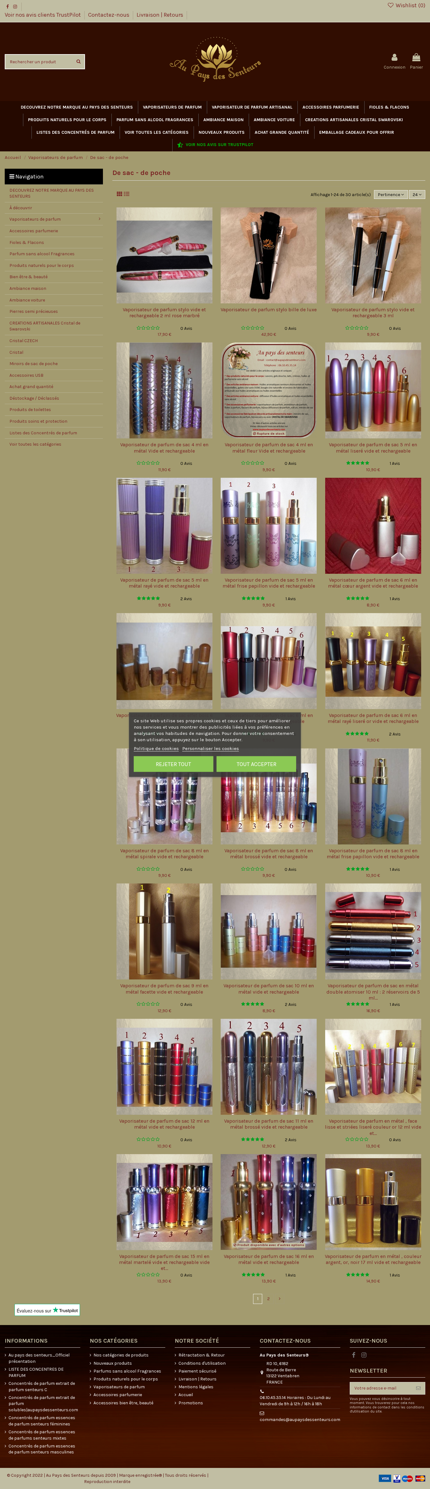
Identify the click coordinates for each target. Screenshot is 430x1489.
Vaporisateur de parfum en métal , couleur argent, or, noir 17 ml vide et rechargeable (373, 1259)
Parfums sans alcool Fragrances (127, 1371)
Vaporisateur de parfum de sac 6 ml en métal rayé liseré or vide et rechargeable (373, 718)
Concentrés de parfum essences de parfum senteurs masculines (41, 1449)
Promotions (190, 1403)
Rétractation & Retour (201, 1355)
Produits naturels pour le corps (125, 1379)
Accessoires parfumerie (117, 1394)
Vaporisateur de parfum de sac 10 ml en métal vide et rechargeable (268, 989)
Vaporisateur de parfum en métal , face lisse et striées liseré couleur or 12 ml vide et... (373, 1127)
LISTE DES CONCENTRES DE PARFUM (36, 1372)
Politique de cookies (156, 748)
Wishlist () (409, 5)
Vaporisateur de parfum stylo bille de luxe (269, 310)
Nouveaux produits (112, 1363)
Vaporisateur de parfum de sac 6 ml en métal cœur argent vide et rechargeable (373, 583)
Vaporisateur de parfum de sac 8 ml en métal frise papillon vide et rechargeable (373, 854)
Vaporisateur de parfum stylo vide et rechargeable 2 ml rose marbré (164, 313)
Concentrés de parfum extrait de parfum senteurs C (41, 1386)
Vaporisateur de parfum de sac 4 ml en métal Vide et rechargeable (164, 448)
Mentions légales (195, 1387)
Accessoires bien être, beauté (123, 1403)
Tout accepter (256, 763)
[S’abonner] (418, 1388)
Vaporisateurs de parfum (119, 1387)
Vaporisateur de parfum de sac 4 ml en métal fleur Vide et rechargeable (269, 448)
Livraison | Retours (160, 14)
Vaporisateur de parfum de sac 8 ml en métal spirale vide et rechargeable (164, 854)
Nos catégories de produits (121, 1355)
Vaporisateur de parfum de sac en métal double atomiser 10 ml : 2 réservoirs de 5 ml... (373, 992)
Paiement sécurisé (197, 1371)
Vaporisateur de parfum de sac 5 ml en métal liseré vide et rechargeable (373, 448)
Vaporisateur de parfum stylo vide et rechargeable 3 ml (373, 313)
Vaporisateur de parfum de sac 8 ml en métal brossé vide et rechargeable (268, 854)
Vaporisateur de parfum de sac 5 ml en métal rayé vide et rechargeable (164, 583)
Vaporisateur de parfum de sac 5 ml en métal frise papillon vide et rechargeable (269, 583)
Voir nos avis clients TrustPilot (43, 14)
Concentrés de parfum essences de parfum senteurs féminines (41, 1421)
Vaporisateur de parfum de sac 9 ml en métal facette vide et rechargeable (164, 989)
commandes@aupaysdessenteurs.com (300, 1419)
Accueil (185, 1394)
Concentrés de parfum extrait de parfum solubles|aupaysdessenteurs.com (43, 1404)
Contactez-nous (109, 14)
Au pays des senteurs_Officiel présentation (39, 1358)
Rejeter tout (173, 763)
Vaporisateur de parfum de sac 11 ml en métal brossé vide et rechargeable (268, 1124)
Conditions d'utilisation (202, 1363)
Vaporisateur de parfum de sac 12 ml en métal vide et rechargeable (164, 1124)
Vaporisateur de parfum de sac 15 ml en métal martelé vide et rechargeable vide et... (164, 1262)
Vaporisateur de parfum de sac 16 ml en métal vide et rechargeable (269, 1259)
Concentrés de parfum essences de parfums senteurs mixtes (41, 1435)
